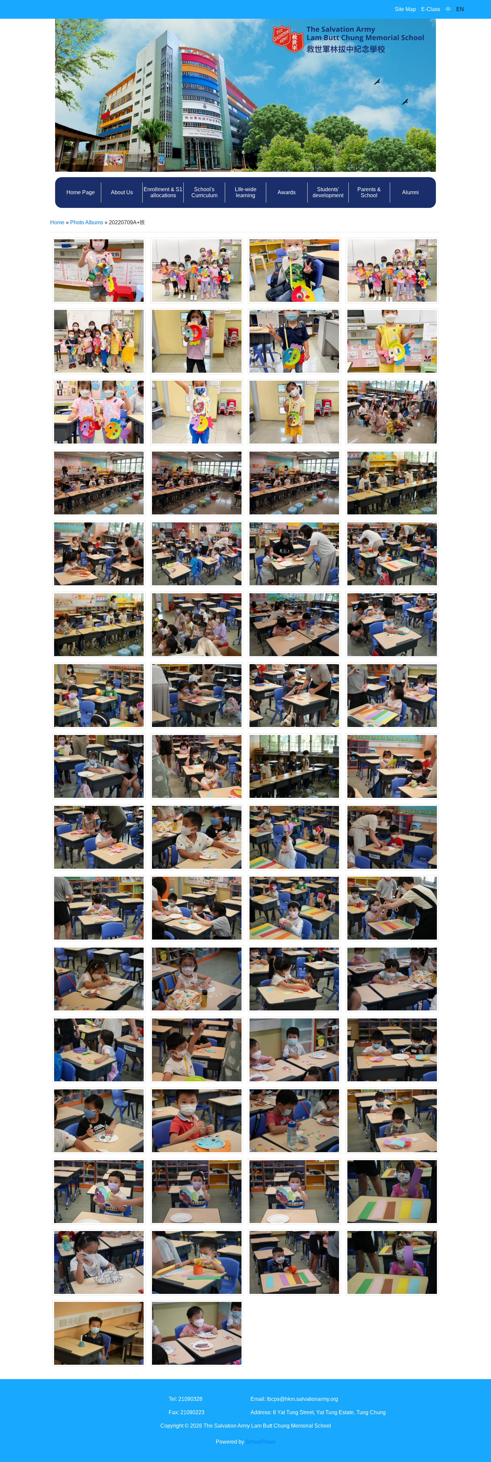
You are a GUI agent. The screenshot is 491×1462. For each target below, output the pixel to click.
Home (57, 222)
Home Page (80, 192)
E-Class (430, 9)
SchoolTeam (260, 1442)
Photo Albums (86, 222)
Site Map (405, 9)
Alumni (410, 192)
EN (460, 9)
